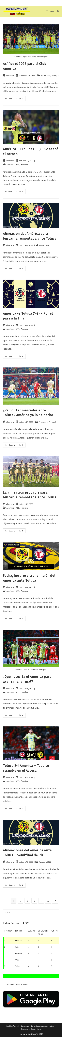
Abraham (10, 75)
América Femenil (12, 1026)
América (18, 940)
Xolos (17, 947)
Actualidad (45, 75)
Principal (55, 75)
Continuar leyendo (15, 99)
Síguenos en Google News (31, 1029)
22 (48, 900)
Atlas (17, 960)
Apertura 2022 (12, 164)
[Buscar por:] (57, 11)
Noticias (42, 422)
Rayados (18, 953)
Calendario (25, 1026)
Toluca (17, 966)
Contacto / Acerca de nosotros (42, 1026)
